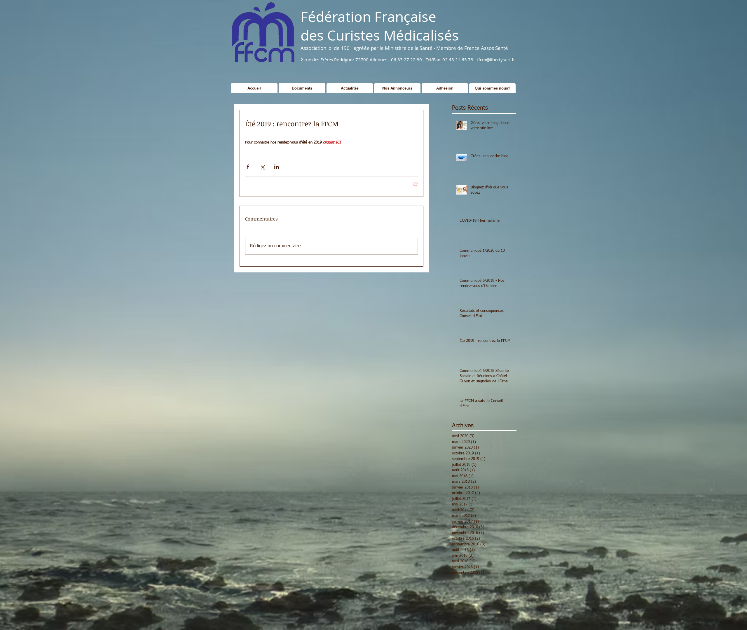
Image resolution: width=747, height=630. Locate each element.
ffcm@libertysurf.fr (496, 59)
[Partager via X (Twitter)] (262, 166)
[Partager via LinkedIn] (276, 166)
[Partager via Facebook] (248, 166)
